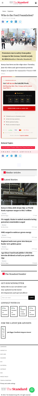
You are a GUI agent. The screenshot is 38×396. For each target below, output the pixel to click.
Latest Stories (10, 179)
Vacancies (3, 358)
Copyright (3, 369)
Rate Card (3, 354)
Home (4, 11)
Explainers (10, 11)
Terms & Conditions (5, 380)
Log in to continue (24, 135)
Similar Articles (13, 172)
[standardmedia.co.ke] (19, 3)
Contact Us (3, 350)
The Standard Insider (15, 274)
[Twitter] (14, 311)
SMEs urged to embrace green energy (16, 232)
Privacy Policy (4, 376)
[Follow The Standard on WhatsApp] (31, 390)
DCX (1, 361)
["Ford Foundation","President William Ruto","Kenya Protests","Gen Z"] (18, 147)
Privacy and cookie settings (7, 383)
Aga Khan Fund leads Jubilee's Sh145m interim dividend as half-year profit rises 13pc (17, 255)
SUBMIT (31, 297)
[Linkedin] (23, 311)
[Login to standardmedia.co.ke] (36, 3)
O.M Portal (3, 365)
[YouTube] (32, 311)
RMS (1, 373)
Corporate (3, 346)
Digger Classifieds (14, 332)
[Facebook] (5, 311)
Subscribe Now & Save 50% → (19, 108)
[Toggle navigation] (2, 3)
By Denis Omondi (6, 18)
